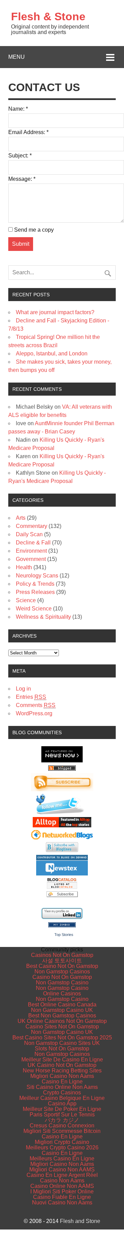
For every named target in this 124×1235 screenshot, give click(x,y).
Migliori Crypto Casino (62, 1142)
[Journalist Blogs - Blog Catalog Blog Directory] (62, 887)
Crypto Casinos (62, 1092)
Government (31, 559)
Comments (35, 705)
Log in (23, 689)
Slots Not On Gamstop (62, 1048)
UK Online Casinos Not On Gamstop (62, 1021)
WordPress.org (34, 713)
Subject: (20, 155)
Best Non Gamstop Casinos (62, 1015)
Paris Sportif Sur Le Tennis (62, 1114)
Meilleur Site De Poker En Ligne (62, 1109)
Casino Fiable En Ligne (62, 1197)
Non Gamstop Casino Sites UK (62, 1043)
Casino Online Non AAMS (62, 1186)
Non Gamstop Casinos (62, 971)
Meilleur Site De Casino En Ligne (62, 1059)
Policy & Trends (35, 584)
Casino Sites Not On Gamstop (62, 1026)
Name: (18, 109)
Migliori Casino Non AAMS (62, 1169)
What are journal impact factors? (55, 312)
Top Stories (63, 935)
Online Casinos (62, 993)
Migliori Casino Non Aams (62, 1076)
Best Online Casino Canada (62, 1004)
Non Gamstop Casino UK (62, 1010)
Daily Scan (29, 534)
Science (26, 600)
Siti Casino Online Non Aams (62, 1087)
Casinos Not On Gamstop (62, 955)
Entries (31, 697)
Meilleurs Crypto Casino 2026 (62, 1147)
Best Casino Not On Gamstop (62, 966)
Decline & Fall (33, 542)
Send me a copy (34, 230)
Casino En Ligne (62, 1081)
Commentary (31, 526)
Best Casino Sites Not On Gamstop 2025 (62, 1037)
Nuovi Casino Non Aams (62, 1202)
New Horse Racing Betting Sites (62, 1070)
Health (24, 567)
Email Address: (28, 132)
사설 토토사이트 (62, 960)
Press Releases (35, 592)
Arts (20, 518)
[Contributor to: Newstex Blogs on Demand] (62, 874)
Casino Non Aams (62, 1180)
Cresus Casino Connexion (62, 1125)
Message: (21, 179)
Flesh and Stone (80, 1221)
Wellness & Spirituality (43, 617)
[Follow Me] (62, 813)
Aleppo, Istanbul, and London (51, 353)
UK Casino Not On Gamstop (62, 1065)
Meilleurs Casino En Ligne (62, 1158)
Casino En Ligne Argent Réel (62, 1175)
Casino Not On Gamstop (62, 977)
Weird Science (34, 608)
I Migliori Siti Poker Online (62, 1191)
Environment (31, 551)
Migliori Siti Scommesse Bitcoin (62, 1131)
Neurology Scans (37, 575)
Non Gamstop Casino (62, 982)
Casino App (62, 1103)
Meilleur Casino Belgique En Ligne (62, 1098)
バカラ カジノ (62, 1120)
